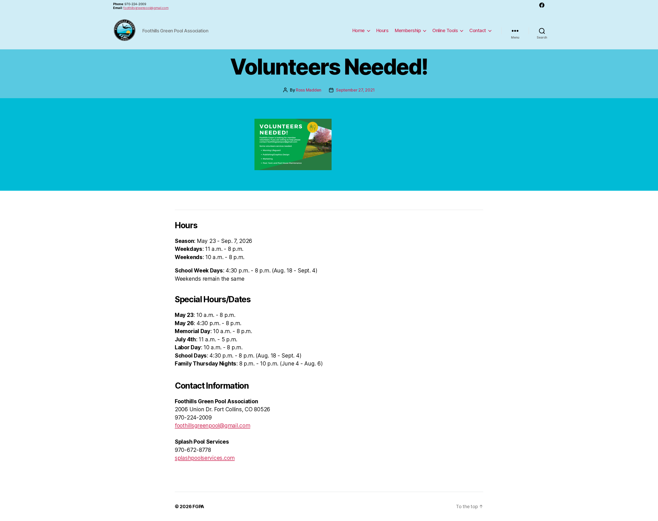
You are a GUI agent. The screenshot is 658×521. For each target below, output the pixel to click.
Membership (408, 30)
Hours (382, 30)
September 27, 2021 (355, 90)
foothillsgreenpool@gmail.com (145, 8)
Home (358, 30)
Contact (477, 30)
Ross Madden (308, 90)
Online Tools (445, 30)
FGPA (198, 506)
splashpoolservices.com (205, 458)
